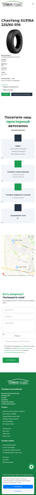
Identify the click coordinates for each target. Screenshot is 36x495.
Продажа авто (7, 428)
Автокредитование (8, 424)
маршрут (23, 149)
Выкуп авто (6, 431)
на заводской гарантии (8, 403)
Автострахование (8, 421)
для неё (3, 397)
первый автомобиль (7, 401)
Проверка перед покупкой (11, 419)
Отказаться (17, 491)
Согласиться (18, 486)
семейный (4, 399)
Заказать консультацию (21, 94)
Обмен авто (6, 433)
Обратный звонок (8, 462)
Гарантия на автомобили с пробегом (14, 411)
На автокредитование (9, 445)
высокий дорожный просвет (10, 393)
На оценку (6, 457)
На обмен (5, 459)
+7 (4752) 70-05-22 (18, 177)
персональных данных (23, 348)
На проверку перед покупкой (11, 450)
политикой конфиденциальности (14, 352)
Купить (5, 94)
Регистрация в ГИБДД (9, 414)
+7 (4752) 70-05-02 (18, 174)
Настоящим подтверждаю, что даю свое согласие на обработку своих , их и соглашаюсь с (19, 349)
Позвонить (4, 84)
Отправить (10, 360)
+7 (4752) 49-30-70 (18, 197)
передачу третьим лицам (12, 350)
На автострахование (9, 447)
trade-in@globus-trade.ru (18, 154)
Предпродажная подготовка (11, 416)
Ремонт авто (6, 436)
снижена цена (5, 395)
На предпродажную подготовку (12, 452)
